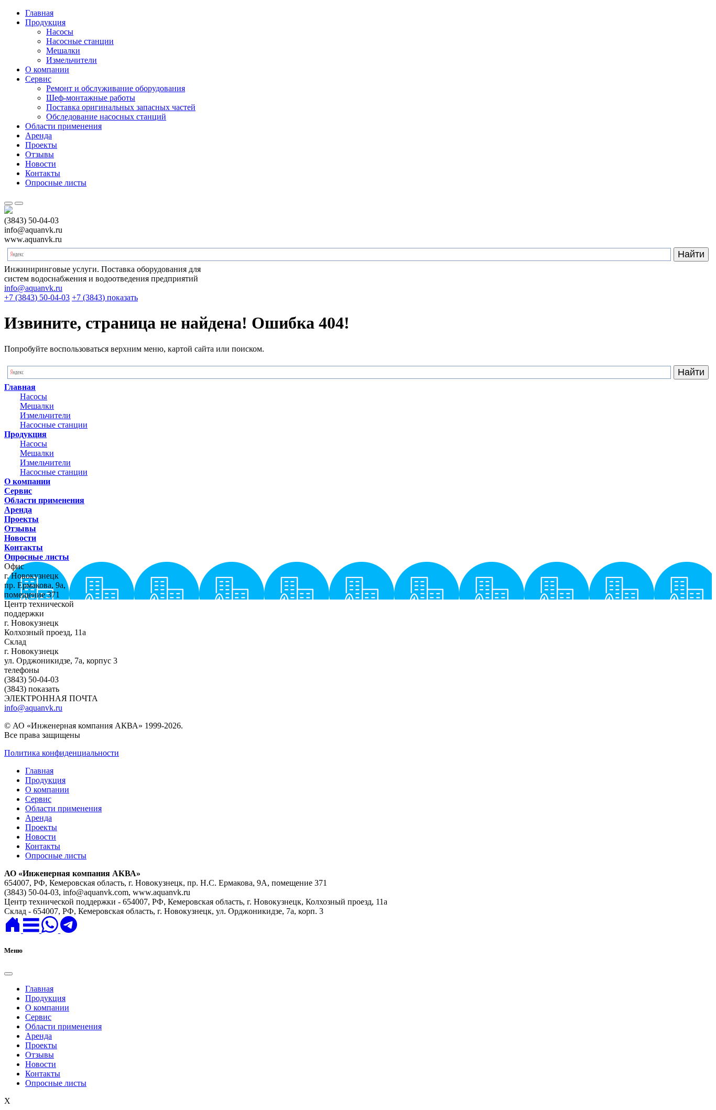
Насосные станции (80, 41)
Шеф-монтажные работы (90, 97)
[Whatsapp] (50, 930)
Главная (39, 12)
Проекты (41, 144)
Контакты (42, 173)
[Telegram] (68, 930)
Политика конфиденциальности (61, 752)
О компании (47, 69)
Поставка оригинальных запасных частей (121, 107)
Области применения (63, 126)
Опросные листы (55, 182)
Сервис (38, 78)
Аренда (38, 135)
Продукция (45, 22)
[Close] (8, 973)
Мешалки (63, 50)
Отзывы (39, 154)
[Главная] (13, 930)
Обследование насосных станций (106, 116)
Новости (40, 163)
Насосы (59, 31)
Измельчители (71, 60)
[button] (32, 930)
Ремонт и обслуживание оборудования (115, 88)
